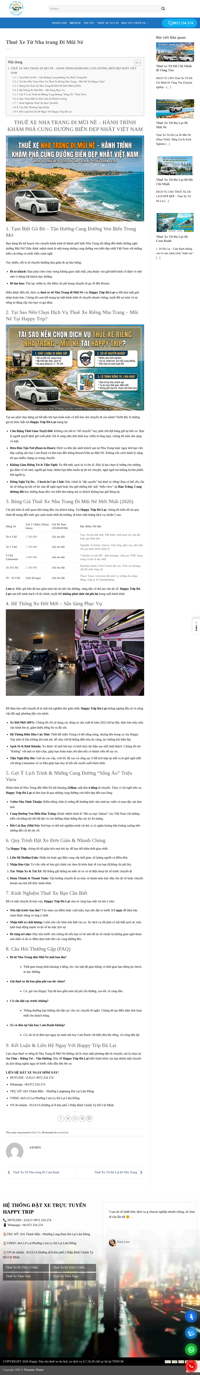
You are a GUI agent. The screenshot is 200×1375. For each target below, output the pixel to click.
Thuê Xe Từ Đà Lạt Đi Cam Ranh (172, 239)
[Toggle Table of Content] (135, 62)
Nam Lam (123, 1241)
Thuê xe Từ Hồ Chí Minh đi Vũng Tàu (174, 68)
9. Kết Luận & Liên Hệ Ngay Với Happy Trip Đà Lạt (44, 111)
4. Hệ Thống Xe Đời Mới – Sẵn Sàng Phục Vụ (41, 90)
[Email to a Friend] (75, 1118)
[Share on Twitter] (68, 1118)
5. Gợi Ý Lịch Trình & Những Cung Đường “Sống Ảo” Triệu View (51, 94)
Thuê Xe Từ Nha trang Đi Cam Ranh (35, 1172)
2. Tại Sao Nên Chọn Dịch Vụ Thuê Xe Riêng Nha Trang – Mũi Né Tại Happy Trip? (61, 81)
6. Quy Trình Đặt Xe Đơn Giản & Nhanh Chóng (42, 98)
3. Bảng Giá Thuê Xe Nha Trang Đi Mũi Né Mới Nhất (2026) (49, 85)
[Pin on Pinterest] (82, 1118)
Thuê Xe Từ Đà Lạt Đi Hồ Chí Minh (174, 182)
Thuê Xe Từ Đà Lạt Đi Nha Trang (116, 1172)
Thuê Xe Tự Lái (108, 23)
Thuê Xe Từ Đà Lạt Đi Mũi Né (172, 125)
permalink (63, 1132)
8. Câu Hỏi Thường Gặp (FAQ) (33, 107)
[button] (196, 626)
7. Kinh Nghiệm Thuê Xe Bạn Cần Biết (37, 103)
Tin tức (89, 23)
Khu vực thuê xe (133, 23)
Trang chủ (59, 23)
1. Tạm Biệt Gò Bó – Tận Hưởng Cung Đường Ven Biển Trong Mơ (52, 77)
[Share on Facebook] (61, 1118)
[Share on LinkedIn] (89, 1118)
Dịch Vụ (75, 23)
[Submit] (163, 8)
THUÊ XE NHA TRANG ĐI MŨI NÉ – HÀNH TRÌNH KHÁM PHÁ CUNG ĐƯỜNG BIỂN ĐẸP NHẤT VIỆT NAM (74, 70)
